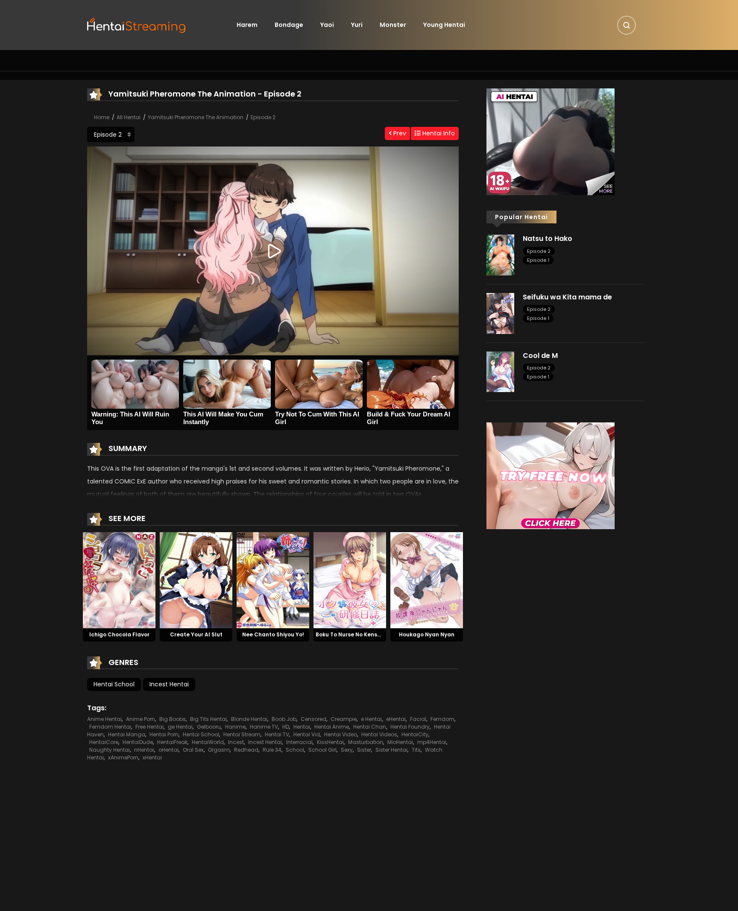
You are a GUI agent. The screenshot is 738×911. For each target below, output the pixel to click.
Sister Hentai (391, 749)
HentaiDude (138, 742)
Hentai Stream (242, 734)
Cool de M (540, 355)
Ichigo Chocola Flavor (119, 634)
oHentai (168, 749)
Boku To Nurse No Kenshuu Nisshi (360, 634)
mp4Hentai (431, 742)
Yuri (357, 25)
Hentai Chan (369, 726)
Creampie (344, 719)
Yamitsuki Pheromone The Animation (195, 117)
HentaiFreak (172, 742)
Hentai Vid (306, 734)
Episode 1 (538, 260)
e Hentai (371, 719)
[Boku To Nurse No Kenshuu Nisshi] (349, 579)
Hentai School (114, 684)
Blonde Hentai (249, 719)
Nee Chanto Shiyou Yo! (273, 634)
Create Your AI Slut (196, 634)
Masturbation (365, 742)
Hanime (235, 726)
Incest (236, 742)
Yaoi (327, 25)
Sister (364, 749)
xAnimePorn (123, 757)
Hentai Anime (331, 726)
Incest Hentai (169, 684)
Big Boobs (172, 719)
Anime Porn (140, 719)
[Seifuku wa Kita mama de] (500, 313)
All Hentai (129, 117)
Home (101, 117)
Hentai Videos (379, 734)
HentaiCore (103, 742)
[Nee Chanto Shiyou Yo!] (273, 579)
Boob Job (284, 719)
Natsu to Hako (547, 238)
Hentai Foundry (410, 726)
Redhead (246, 749)
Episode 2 (263, 117)
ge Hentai (180, 726)
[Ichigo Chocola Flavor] (119, 579)
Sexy (347, 749)
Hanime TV (264, 726)
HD (285, 726)
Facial (418, 719)
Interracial (299, 742)
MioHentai (400, 742)
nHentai (144, 749)
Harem (247, 25)
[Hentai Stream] (136, 24)
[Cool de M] (500, 371)
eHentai (396, 719)
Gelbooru (209, 726)
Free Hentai (149, 726)
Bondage (289, 25)
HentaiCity (414, 734)
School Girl (322, 749)
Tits (416, 749)
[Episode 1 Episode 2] (111, 134)
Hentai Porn (164, 734)
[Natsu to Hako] (500, 254)
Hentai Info (438, 133)
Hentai (301, 726)
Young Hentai (444, 25)
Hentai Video (340, 734)
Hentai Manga (126, 734)
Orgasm (219, 749)
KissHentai (330, 742)
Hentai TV (277, 734)
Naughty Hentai (109, 749)
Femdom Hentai (110, 726)
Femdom (442, 719)
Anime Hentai (104, 719)
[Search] (626, 25)
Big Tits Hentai (208, 719)
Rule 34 (272, 749)
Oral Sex (193, 749)
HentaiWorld (208, 742)
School (295, 749)
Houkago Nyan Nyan (426, 634)
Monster (393, 25)
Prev (399, 133)
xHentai (152, 757)
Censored (313, 719)
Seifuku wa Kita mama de (567, 297)
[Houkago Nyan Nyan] (426, 579)
